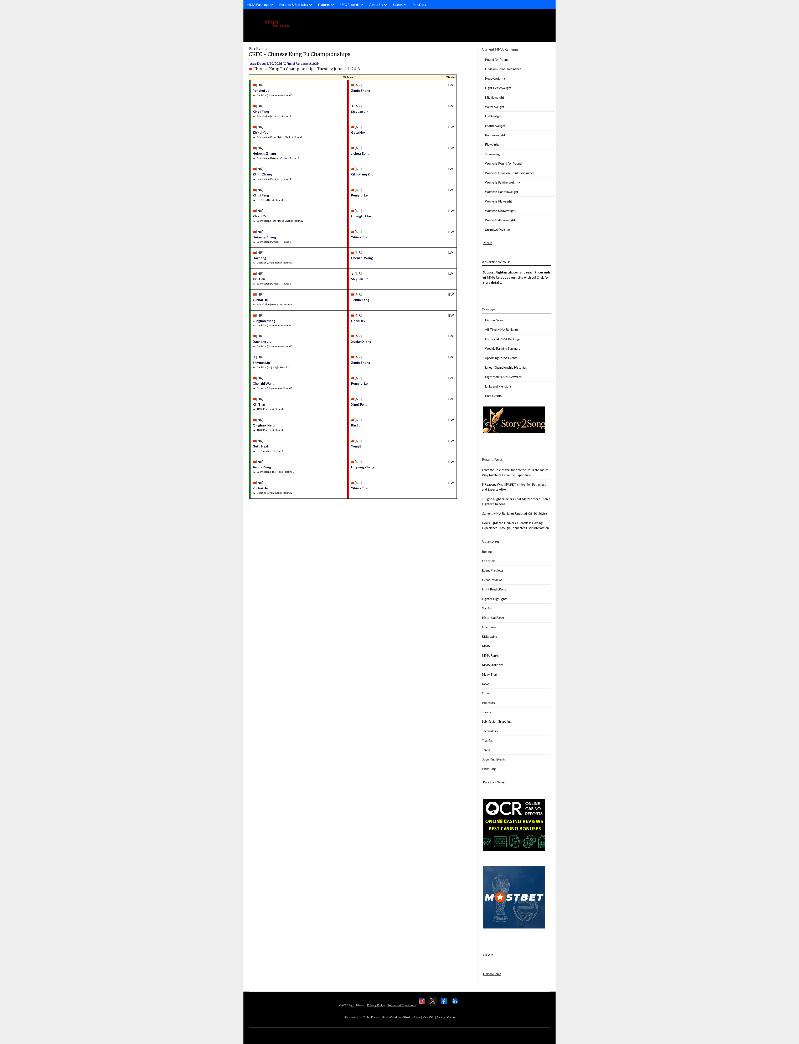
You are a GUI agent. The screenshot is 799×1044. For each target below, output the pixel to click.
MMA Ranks (490, 655)
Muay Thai (489, 674)
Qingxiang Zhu (362, 174)
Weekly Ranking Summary (502, 348)
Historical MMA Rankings (503, 339)
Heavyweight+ (495, 78)
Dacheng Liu (262, 258)
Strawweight (494, 154)
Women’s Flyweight (498, 201)
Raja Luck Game (494, 782)
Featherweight (495, 126)
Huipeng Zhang (264, 153)
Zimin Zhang (360, 90)
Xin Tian (259, 279)
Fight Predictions (494, 589)
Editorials (488, 561)
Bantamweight (495, 135)
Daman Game (492, 974)
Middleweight (494, 97)
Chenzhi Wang (362, 258)
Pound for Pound (497, 59)
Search (398, 4)
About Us (376, 4)
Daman (375, 1017)
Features (324, 4)
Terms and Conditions (401, 1005)
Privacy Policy (376, 1005)
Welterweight (494, 107)
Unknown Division (497, 229)
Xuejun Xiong (361, 341)
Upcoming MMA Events (501, 358)
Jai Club (364, 1017)
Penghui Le (261, 90)
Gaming (487, 608)
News (486, 684)
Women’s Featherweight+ (502, 182)
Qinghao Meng (264, 321)
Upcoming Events (494, 759)
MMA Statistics (493, 665)
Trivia (486, 750)
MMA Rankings (258, 4)
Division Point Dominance (503, 69)
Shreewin (350, 1017)
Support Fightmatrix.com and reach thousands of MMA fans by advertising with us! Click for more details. (516, 277)
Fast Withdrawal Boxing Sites (401, 1017)
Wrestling (489, 769)
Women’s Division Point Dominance (509, 173)
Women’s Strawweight (500, 211)
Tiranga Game (446, 1017)
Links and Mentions (498, 386)
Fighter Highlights (494, 599)
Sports (486, 712)
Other (486, 693)
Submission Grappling (497, 721)
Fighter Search (495, 320)
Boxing (487, 551)
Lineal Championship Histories (506, 367)
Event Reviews (492, 580)
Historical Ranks (493, 617)
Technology (490, 731)
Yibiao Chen (360, 237)
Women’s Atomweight (500, 220)
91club (487, 243)
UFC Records (349, 4)
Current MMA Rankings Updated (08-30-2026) (514, 513)
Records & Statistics (293, 4)
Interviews (489, 627)
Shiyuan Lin (359, 111)
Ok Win (488, 955)
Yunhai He (260, 300)
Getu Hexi (358, 132)
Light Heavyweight (498, 88)
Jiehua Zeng (360, 153)
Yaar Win (428, 1017)
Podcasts (488, 703)
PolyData (419, 4)
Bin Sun (356, 425)
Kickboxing (489, 636)
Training (488, 740)
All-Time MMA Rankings (502, 329)
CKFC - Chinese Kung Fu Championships (299, 54)
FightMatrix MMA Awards (503, 377)
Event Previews (493, 570)
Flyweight (492, 144)
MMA (486, 646)
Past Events (493, 396)
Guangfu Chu (361, 216)
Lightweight (493, 116)
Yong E (356, 446)
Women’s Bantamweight (501, 192)
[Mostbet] (514, 927)
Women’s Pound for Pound (503, 163)
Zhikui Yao (261, 132)
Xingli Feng (261, 111)
